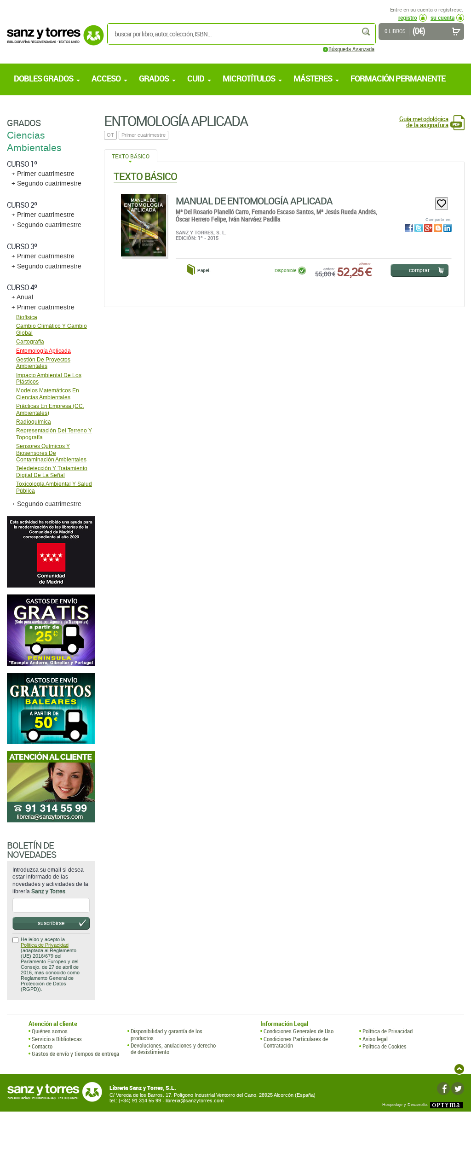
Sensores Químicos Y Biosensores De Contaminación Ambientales (51, 453)
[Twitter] (457, 1088)
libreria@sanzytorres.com (195, 1101)
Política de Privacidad (45, 945)
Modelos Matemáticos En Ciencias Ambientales (47, 393)
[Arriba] (459, 1069)
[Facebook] (443, 1088)
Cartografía (30, 341)
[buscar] (366, 31)
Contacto (42, 1046)
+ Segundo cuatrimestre (46, 183)
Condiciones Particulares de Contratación (296, 1042)
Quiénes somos (50, 1031)
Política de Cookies (384, 1046)
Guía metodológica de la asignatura (423, 122)
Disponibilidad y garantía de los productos (166, 1034)
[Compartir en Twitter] (418, 228)
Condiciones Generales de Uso (298, 1031)
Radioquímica (33, 422)
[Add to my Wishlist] (441, 203)
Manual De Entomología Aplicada (254, 200)
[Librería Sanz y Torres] (53, 40)
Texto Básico (130, 156)
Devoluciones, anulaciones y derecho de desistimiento (173, 1048)
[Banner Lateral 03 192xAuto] (51, 786)
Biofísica (26, 317)
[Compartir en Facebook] (409, 228)
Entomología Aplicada (43, 351)
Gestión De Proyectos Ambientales (43, 362)
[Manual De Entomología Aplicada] (144, 225)
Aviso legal (375, 1039)
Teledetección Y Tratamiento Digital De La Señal (51, 471)
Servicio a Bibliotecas (57, 1039)
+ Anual (22, 297)
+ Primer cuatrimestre (43, 173)
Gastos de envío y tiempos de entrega (75, 1053)
